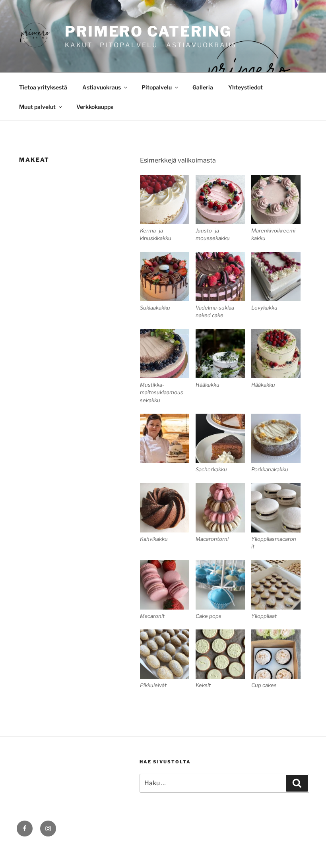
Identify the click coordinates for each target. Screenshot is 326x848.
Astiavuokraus (101, 87)
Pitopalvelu (157, 87)
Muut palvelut (37, 106)
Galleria (202, 87)
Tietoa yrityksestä (43, 87)
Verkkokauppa (95, 106)
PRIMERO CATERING (148, 31)
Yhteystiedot (245, 87)
